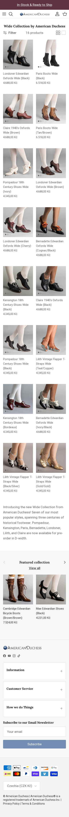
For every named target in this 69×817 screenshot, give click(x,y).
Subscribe (34, 744)
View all (34, 568)
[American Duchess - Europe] (34, 14)
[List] (63, 32)
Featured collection (34, 562)
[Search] (12, 14)
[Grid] (58, 32)
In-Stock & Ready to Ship (34, 5)
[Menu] (4, 14)
